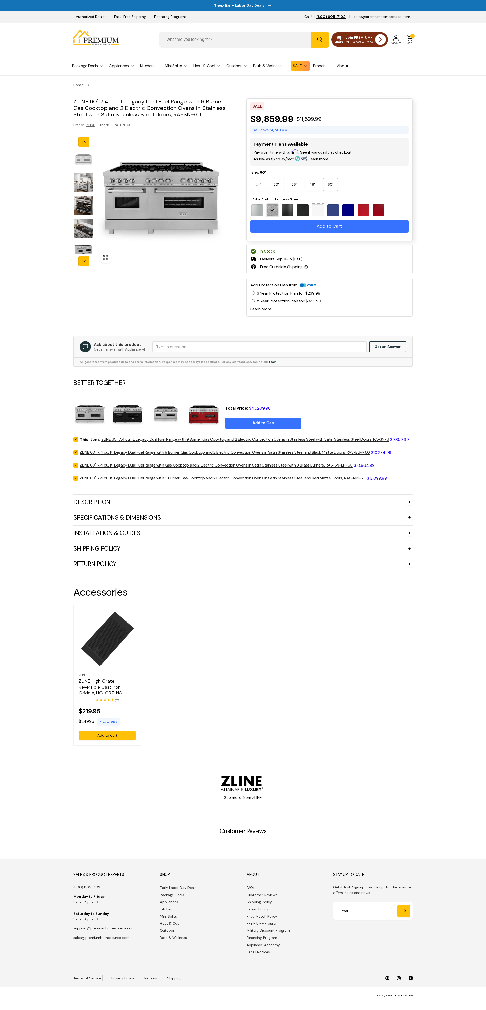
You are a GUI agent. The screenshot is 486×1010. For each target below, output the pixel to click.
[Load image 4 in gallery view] (83, 228)
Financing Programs (170, 16)
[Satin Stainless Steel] (272, 210)
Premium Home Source (399, 995)
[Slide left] (83, 142)
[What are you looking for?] (320, 40)
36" (294, 184)
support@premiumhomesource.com (104, 928)
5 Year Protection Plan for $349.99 (289, 301)
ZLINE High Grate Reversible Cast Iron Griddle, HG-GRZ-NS (100, 687)
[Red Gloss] (378, 210)
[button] (410, 39)
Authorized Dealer (91, 16)
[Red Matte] (363, 210)
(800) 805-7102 (86, 887)
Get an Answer (388, 346)
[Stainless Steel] (257, 210)
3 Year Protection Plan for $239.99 (288, 293)
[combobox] (244, 40)
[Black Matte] (303, 210)
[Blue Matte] (333, 210)
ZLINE (90, 125)
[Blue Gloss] (348, 210)
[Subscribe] (403, 911)
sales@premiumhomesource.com (382, 16)
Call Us (325, 16)
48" (312, 184)
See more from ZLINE (243, 797)
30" (276, 184)
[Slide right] (83, 261)
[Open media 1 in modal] (161, 201)
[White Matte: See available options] (318, 210)
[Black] (287, 210)
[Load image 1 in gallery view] (83, 160)
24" (258, 182)
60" (331, 184)
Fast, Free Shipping (130, 16)
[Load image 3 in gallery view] (83, 205)
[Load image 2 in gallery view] (83, 182)
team (272, 362)
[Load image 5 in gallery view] (83, 251)
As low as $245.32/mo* (291, 159)
